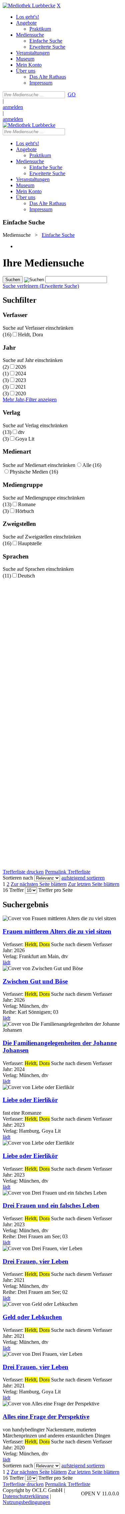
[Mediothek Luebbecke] (29, 5)
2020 (20, 393)
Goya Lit (24, 439)
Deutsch (26, 575)
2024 (20, 373)
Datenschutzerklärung (26, 1496)
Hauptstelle (30, 543)
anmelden (13, 107)
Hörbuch (24, 511)
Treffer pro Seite (55, 890)
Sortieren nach (18, 878)
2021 (20, 387)
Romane (27, 504)
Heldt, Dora (30, 334)
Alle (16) (91, 465)
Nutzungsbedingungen (26, 1502)
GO (72, 94)
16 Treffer (13, 890)
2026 (20, 367)
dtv (21, 432)
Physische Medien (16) (34, 472)
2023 (20, 380)
